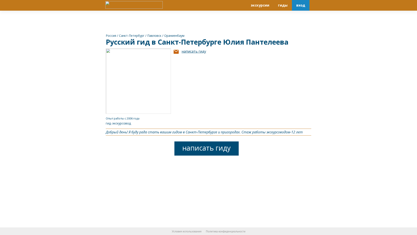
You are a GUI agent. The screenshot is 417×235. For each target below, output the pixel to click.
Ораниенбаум (174, 36)
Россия (111, 36)
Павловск (154, 36)
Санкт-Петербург (131, 36)
